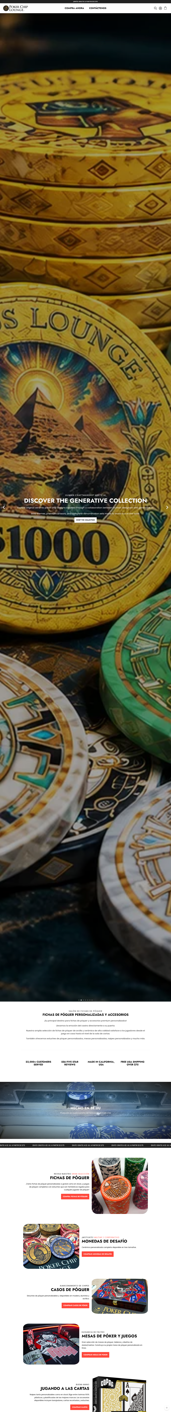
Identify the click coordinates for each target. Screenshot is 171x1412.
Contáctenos (97, 8)
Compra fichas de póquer (75, 1196)
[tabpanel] (85, 507)
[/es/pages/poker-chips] (85, 507)
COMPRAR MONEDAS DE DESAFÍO (98, 1254)
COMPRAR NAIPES (79, 1407)
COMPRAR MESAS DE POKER (95, 1355)
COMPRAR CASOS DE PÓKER (75, 1305)
